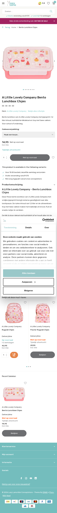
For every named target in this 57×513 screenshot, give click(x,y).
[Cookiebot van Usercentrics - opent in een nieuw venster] (42, 220)
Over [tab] (47, 227)
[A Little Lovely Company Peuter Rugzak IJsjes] (42, 313)
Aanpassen (27, 282)
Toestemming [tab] (10, 227)
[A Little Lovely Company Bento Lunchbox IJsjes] (14, 393)
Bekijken (42, 355)
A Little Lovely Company (16, 111)
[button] (23, 89)
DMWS (45, 492)
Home (13, 27)
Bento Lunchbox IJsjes (12, 410)
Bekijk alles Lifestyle (36, 111)
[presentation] (2, 61)
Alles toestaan (28, 273)
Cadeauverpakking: (10, 129)
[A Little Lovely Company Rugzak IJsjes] (14, 313)
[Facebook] (21, 479)
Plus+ (51, 492)
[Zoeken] (51, 11)
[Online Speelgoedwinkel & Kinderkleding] (14, 3)
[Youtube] (31, 479)
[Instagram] (26, 479)
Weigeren (28, 290)
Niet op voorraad (30, 158)
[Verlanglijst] (48, 3)
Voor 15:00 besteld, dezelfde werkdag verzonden (25, 172)
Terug (7, 27)
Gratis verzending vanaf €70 (17, 176)
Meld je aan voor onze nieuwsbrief (16, 484)
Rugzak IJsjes (8, 330)
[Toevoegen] (14, 355)
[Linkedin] (36, 479)
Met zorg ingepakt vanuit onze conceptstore (23, 179)
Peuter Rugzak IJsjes (39, 330)
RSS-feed (6, 496)
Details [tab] (28, 227)
